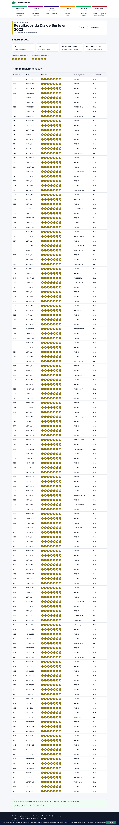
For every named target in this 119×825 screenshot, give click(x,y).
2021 (24, 805)
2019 (37, 805)
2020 (30, 805)
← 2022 (83, 27)
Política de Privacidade (38, 818)
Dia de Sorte (95, 27)
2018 (44, 805)
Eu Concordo (110, 822)
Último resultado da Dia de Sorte (35, 801)
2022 (17, 805)
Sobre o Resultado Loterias (21, 818)
